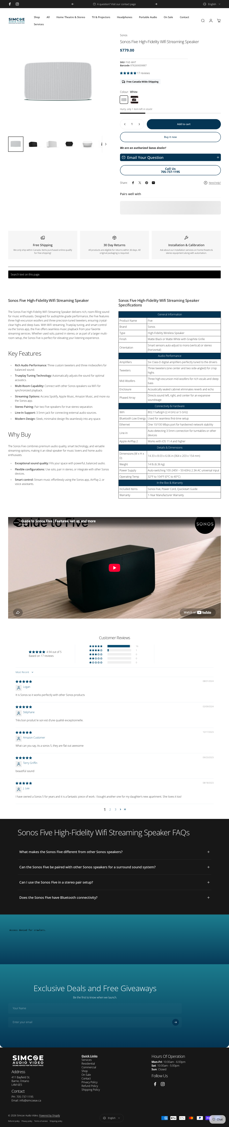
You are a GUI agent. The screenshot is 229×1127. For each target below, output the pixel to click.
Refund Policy (90, 1086)
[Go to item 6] (105, 144)
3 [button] (115, 809)
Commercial (89, 1067)
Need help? (215, 182)
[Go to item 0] (15, 144)
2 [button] (110, 809)
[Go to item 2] (33, 144)
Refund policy (13, 1121)
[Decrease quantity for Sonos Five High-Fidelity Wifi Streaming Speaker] (124, 124)
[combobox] (212, 4)
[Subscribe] (175, 1022)
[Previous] (72, 4)
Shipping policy (56, 1121)
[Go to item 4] (69, 144)
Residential (88, 1063)
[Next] (156, 4)
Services (87, 1060)
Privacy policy (27, 1121)
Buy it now (170, 137)
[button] (128, 73)
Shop (85, 1071)
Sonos (123, 35)
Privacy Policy (89, 1082)
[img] (24, 682)
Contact (86, 1078)
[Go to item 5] (87, 144)
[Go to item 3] (51, 144)
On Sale (86, 1075)
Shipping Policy (91, 1089)
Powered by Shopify (49, 1115)
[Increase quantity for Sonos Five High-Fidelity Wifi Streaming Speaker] (140, 124)
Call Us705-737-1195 (170, 170)
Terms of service (41, 1121)
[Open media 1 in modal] (58, 83)
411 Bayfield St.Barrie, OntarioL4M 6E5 (21, 1081)
